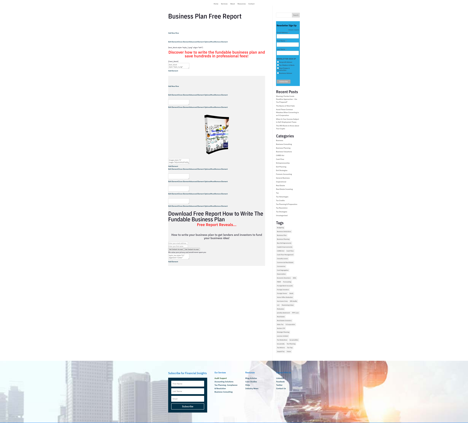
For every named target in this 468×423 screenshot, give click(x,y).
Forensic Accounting (284, 174)
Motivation (280, 309)
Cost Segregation (282, 270)
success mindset (282, 336)
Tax (277, 193)
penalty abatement (283, 313)
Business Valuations (284, 152)
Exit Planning (281, 167)
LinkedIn (280, 378)
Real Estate (280, 185)
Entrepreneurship (283, 163)
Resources (242, 4)
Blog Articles (251, 378)
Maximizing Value (288, 305)
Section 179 (281, 328)
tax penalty (280, 344)
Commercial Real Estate (285, 262)
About (232, 4)
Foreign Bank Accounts (285, 286)
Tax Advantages (282, 197)
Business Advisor (285, 73)
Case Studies (251, 381)
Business (279, 140)
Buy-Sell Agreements (284, 243)
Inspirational (281, 182)
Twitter (279, 385)
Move (212, 42)
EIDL (294, 278)
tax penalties (294, 340)
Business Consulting (284, 144)
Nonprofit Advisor (285, 62)
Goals (291, 293)
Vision (289, 351)
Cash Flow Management (285, 255)
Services (224, 4)
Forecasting (287, 282)
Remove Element (221, 42)
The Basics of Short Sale (285, 106)
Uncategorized (282, 215)
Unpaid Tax (280, 351)
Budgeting (280, 227)
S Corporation (290, 324)
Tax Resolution (282, 208)
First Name (282, 41)
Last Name (282, 49)
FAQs (247, 385)
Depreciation (281, 274)
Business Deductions (284, 231)
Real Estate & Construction (283, 69)
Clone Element (183, 42)
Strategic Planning (283, 332)
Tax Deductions (282, 340)
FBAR (279, 282)
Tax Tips (290, 347)
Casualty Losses (282, 258)
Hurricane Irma (282, 301)
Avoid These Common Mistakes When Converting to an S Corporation (287, 112)
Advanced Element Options (199, 42)
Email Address (283, 32)
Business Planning (283, 148)
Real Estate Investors (284, 320)
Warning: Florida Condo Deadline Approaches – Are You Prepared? (286, 99)
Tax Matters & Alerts (286, 65)
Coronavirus (281, 266)
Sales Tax (280, 324)
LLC (278, 305)
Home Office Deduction (285, 297)
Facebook (280, 381)
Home (216, 4)
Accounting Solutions (223, 381)
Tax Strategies (281, 212)
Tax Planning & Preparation (286, 204)
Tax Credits (280, 200)
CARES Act (280, 155)
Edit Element (173, 42)
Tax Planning (291, 344)
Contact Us (281, 388)
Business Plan (282, 235)
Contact (251, 4)
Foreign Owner (282, 293)
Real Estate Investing (284, 189)
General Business (283, 178)
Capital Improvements (284, 247)
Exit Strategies (281, 170)
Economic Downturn (284, 278)
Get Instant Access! (192, 249)
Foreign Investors (283, 289)
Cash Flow (280, 159)
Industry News (251, 388)
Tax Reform (281, 347)
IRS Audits (293, 301)
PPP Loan (295, 313)
